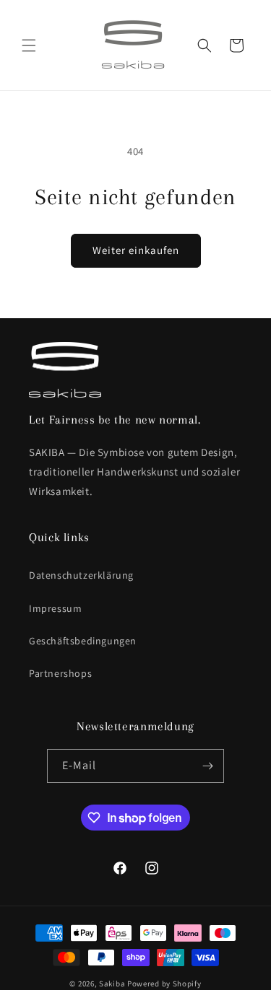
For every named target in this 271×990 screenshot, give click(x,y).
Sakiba (112, 983)
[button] (29, 45)
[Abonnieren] (207, 766)
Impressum (55, 608)
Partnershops (60, 673)
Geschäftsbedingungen (83, 640)
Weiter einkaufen (136, 250)
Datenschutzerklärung (81, 575)
